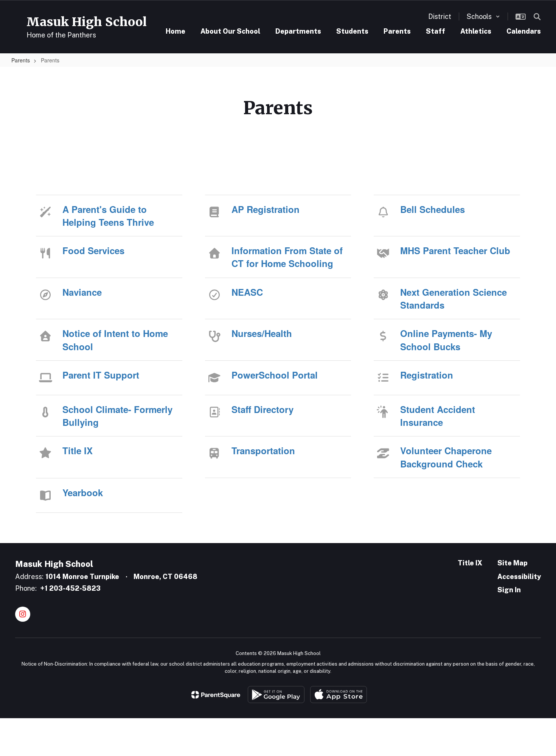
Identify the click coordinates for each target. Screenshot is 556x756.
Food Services (93, 250)
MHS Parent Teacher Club (455, 250)
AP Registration (265, 209)
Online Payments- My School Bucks (446, 339)
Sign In (509, 590)
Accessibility (519, 577)
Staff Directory (262, 409)
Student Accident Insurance (437, 415)
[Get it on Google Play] (276, 694)
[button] (483, 16)
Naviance (82, 292)
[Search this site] (537, 16)
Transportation (263, 450)
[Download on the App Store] (338, 694)
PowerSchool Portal (274, 374)
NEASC (247, 292)
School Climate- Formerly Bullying (117, 415)
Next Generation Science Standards (453, 298)
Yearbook (82, 492)
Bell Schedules (432, 209)
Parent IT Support (100, 374)
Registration (426, 374)
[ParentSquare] (215, 694)
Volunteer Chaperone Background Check (446, 457)
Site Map (512, 563)
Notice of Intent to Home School (115, 339)
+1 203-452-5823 (70, 588)
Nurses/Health (261, 333)
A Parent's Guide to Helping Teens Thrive (108, 215)
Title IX (77, 450)
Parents (20, 60)
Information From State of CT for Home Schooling (287, 257)
